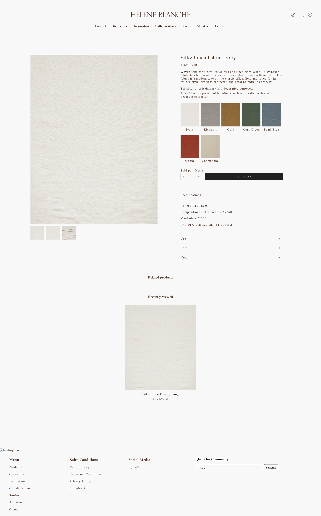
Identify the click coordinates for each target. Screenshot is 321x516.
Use (183, 238)
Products (15, 467)
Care (184, 248)
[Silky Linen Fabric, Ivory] (160, 347)
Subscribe (271, 467)
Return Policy (80, 467)
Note (184, 257)
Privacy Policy (80, 481)
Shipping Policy (81, 488)
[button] (301, 14)
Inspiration (17, 481)
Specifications (191, 195)
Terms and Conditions (86, 474)
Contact (14, 509)
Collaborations (19, 488)
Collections (17, 474)
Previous (30, 139)
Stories (14, 495)
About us (15, 502)
